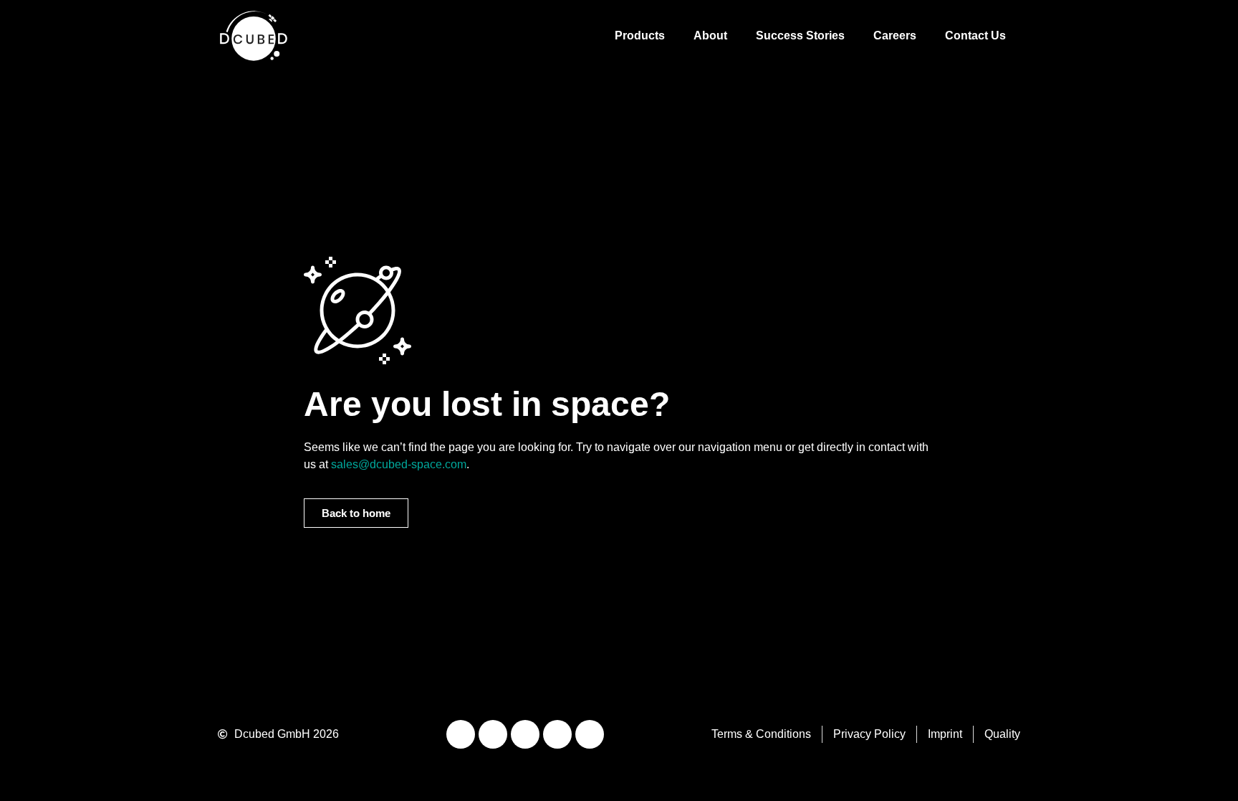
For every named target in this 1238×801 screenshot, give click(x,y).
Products (640, 35)
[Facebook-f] (589, 734)
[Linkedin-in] (460, 734)
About (710, 35)
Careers (894, 35)
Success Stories (800, 35)
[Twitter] (557, 734)
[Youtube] (493, 734)
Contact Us (975, 35)
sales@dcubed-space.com (398, 464)
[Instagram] (525, 734)
